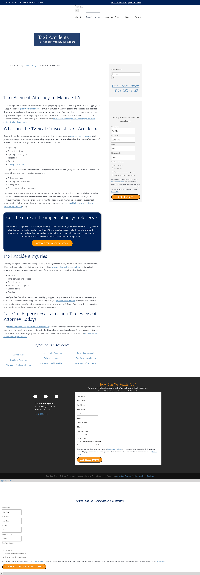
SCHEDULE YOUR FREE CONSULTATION (24, 567)
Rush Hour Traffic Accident (52, 363)
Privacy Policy (115, 192)
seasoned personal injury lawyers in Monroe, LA (28, 326)
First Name (115, 127)
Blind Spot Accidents (18, 360)
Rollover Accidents (52, 358)
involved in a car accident (81, 136)
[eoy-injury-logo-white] (46, 383)
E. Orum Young (29, 65)
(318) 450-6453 (41, 414)
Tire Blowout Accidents (86, 358)
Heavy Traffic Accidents (52, 353)
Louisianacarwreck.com (117, 182)
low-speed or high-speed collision (66, 267)
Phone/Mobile (115, 153)
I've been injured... (117, 162)
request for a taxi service (28, 109)
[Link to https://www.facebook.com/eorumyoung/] (35, 396)
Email (113, 144)
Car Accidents (18, 355)
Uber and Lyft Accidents (85, 363)
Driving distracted (16, 164)
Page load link (6, 481)
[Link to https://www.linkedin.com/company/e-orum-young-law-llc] (46, 396)
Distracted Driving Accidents (18, 365)
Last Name (114, 135)
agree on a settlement (65, 300)
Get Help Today (90, 459)
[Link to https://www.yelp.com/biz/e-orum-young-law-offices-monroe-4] (56, 396)
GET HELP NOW (125, 197)
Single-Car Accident (85, 353)
